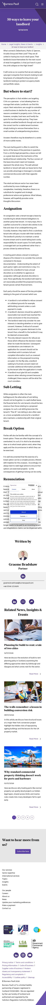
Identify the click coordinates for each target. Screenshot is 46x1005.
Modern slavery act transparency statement (16, 970)
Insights (39, 44)
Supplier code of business (12, 968)
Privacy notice (7, 962)
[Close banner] (36, 485)
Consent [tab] (14, 489)
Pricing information (10, 965)
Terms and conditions (24, 962)
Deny (23, 520)
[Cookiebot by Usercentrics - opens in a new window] (28, 485)
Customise (22, 516)
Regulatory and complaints (13, 974)
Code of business (27, 965)
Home (3, 44)
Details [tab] (23, 489)
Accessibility (7, 977)
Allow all (24, 512)
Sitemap (31, 977)
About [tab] (33, 489)
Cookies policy (20, 977)
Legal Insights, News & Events (21, 44)
